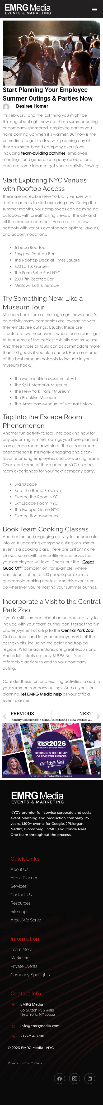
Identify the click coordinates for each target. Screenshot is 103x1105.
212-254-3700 (32, 1035)
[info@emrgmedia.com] (14, 1026)
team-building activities (43, 153)
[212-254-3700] (14, 1036)
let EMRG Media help (41, 694)
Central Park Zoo (77, 630)
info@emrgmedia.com (39, 1025)
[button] (94, 9)
